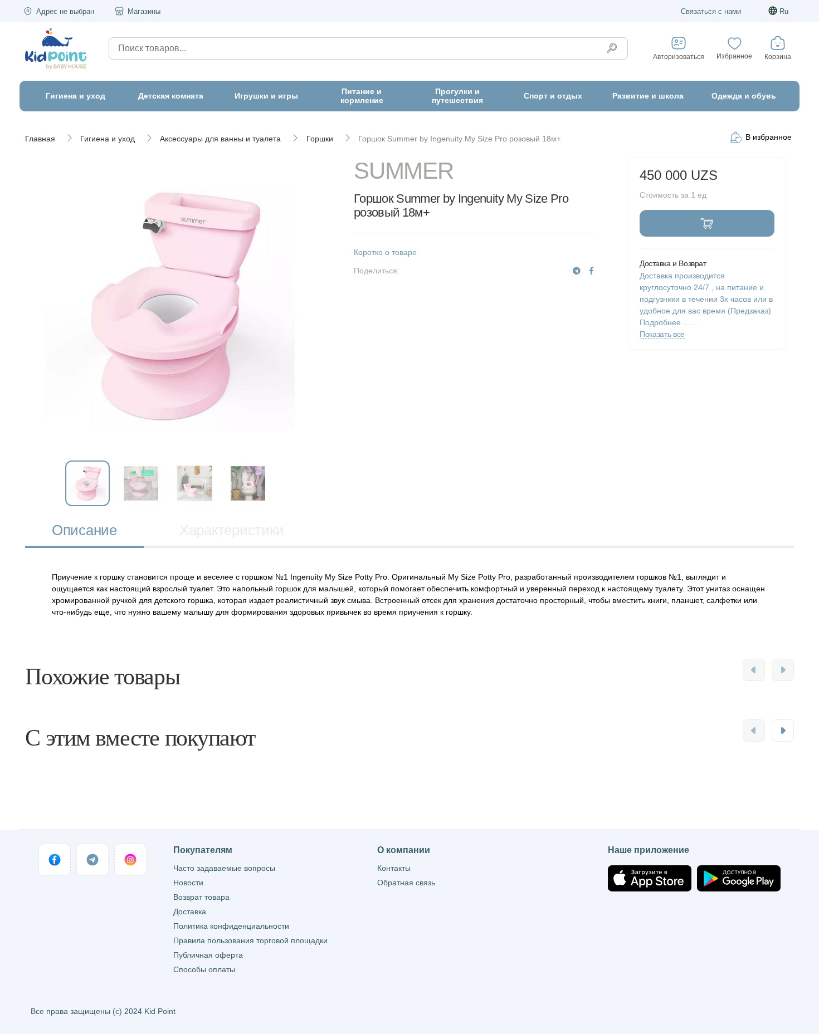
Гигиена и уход (107, 138)
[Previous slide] (754, 670)
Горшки (319, 138)
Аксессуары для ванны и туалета (220, 138)
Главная (40, 138)
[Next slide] (783, 670)
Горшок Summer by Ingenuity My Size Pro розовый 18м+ (459, 138)
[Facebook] (591, 271)
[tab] (84, 531)
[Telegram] (577, 271)
